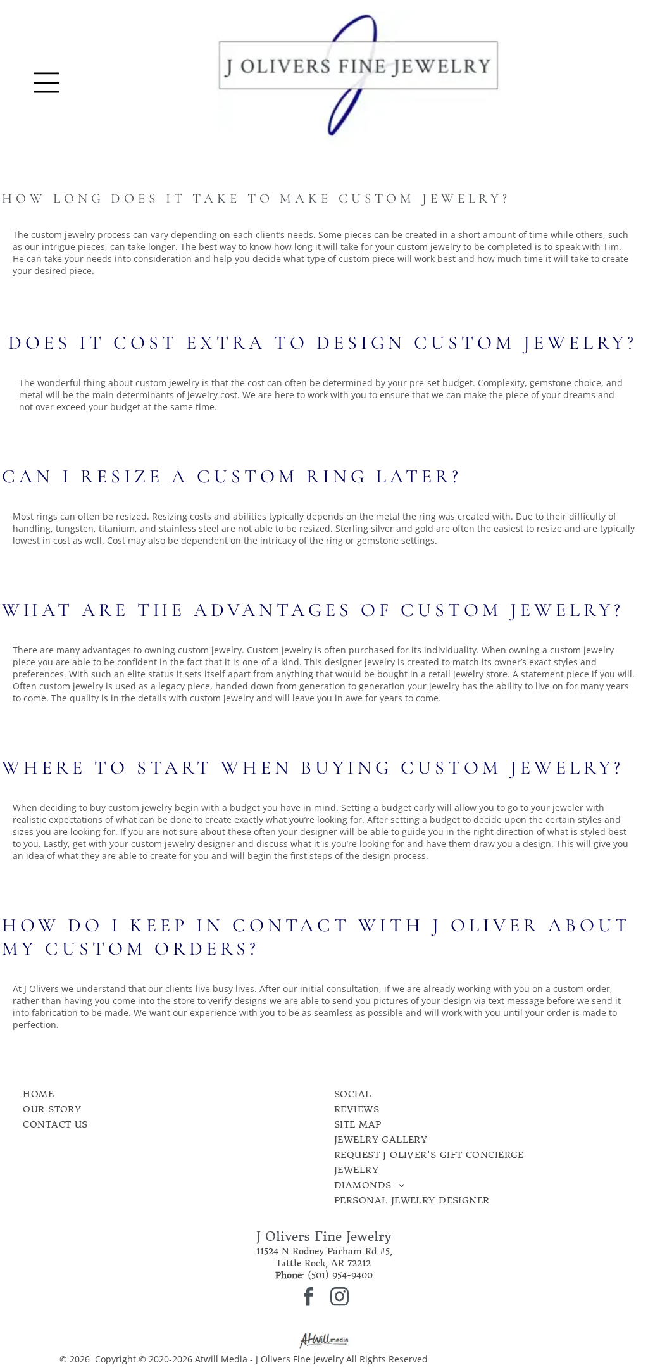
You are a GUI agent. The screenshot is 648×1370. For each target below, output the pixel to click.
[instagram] (340, 1298)
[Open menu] (46, 82)
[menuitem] (135, 1094)
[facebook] (309, 1298)
